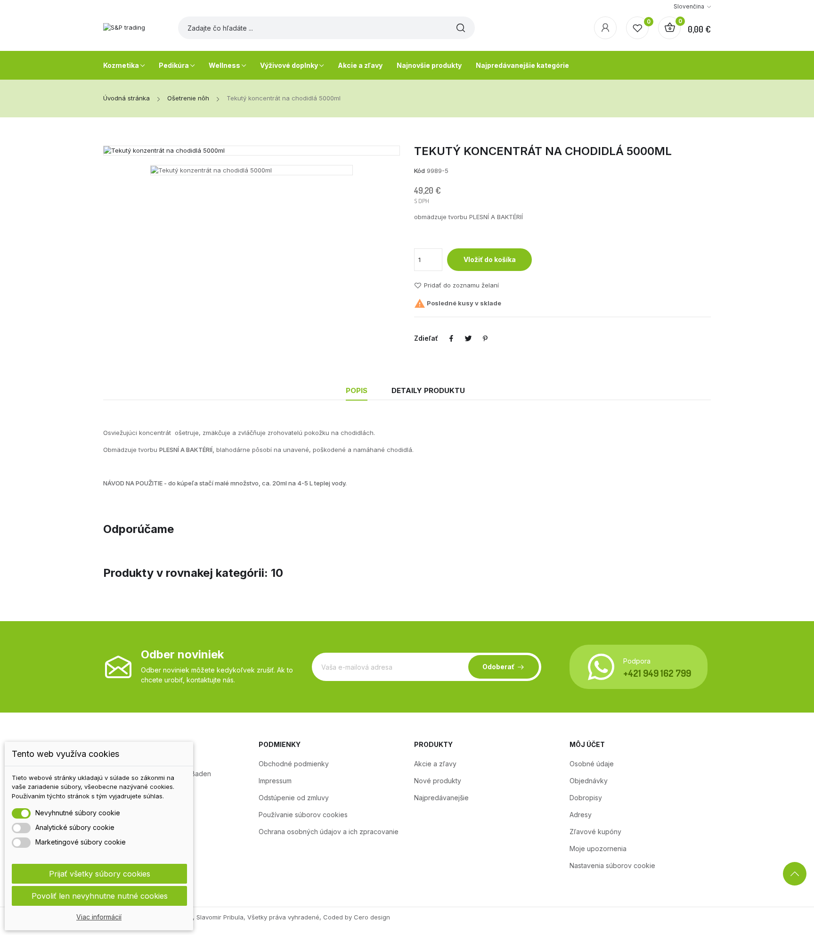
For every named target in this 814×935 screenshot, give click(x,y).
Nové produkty (437, 781)
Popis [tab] (356, 390)
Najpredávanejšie (441, 798)
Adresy (581, 815)
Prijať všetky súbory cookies (99, 873)
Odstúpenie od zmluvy (294, 798)
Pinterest (485, 338)
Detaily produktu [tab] (428, 390)
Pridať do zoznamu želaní (461, 285)
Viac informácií (99, 917)
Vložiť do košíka (490, 259)
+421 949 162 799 (657, 673)
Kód (419, 170)
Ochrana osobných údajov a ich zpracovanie (329, 832)
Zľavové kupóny (595, 832)
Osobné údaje (592, 764)
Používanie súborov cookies (303, 815)
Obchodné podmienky (294, 764)
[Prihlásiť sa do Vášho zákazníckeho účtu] (605, 27)
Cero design (372, 917)
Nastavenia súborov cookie (612, 865)
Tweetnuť (468, 338)
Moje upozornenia (598, 849)
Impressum (275, 781)
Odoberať (498, 667)
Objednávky (589, 781)
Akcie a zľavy (435, 764)
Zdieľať (451, 338)
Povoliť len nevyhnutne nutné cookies (100, 896)
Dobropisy (586, 798)
